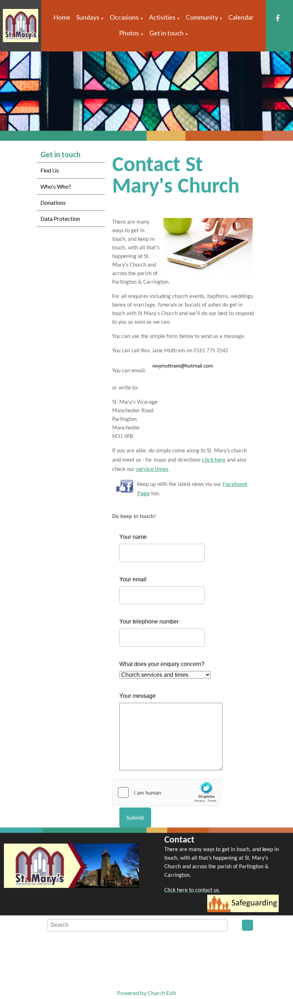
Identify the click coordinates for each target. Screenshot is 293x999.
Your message (137, 696)
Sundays (87, 17)
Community (202, 17)
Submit (135, 817)
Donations (53, 202)
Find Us (49, 170)
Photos (129, 33)
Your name (133, 537)
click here (213, 459)
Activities (162, 17)
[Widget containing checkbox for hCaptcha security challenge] (166, 792)
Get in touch (166, 33)
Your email (132, 579)
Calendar (241, 17)
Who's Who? (55, 186)
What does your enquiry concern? (161, 664)
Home (61, 17)
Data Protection (60, 218)
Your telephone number (149, 621)
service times (152, 468)
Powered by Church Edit (146, 992)
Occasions (124, 17)
